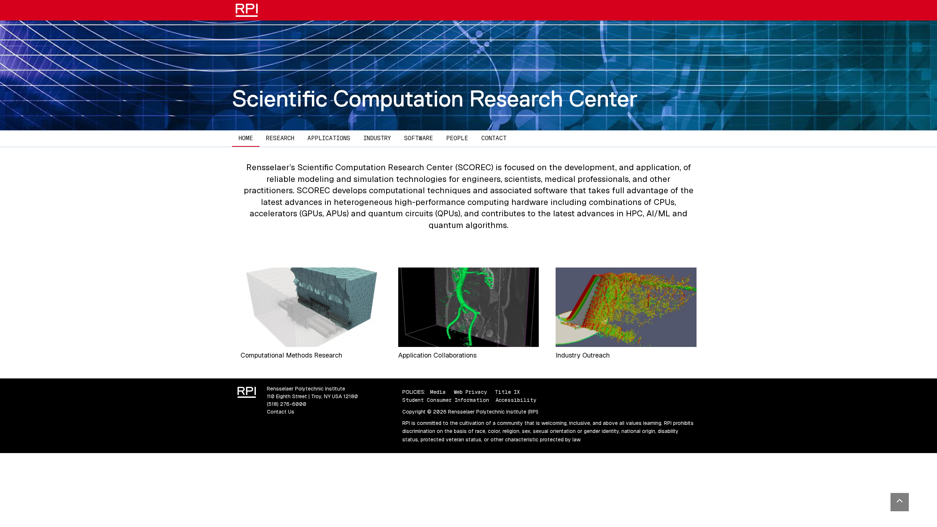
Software (418, 138)
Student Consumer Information (445, 400)
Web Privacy (470, 392)
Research (280, 138)
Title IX (507, 392)
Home (246, 138)
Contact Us (280, 411)
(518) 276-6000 (286, 404)
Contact (494, 138)
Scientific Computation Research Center (435, 98)
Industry (377, 138)
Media (438, 392)
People (457, 138)
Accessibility (516, 400)
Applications (328, 138)
